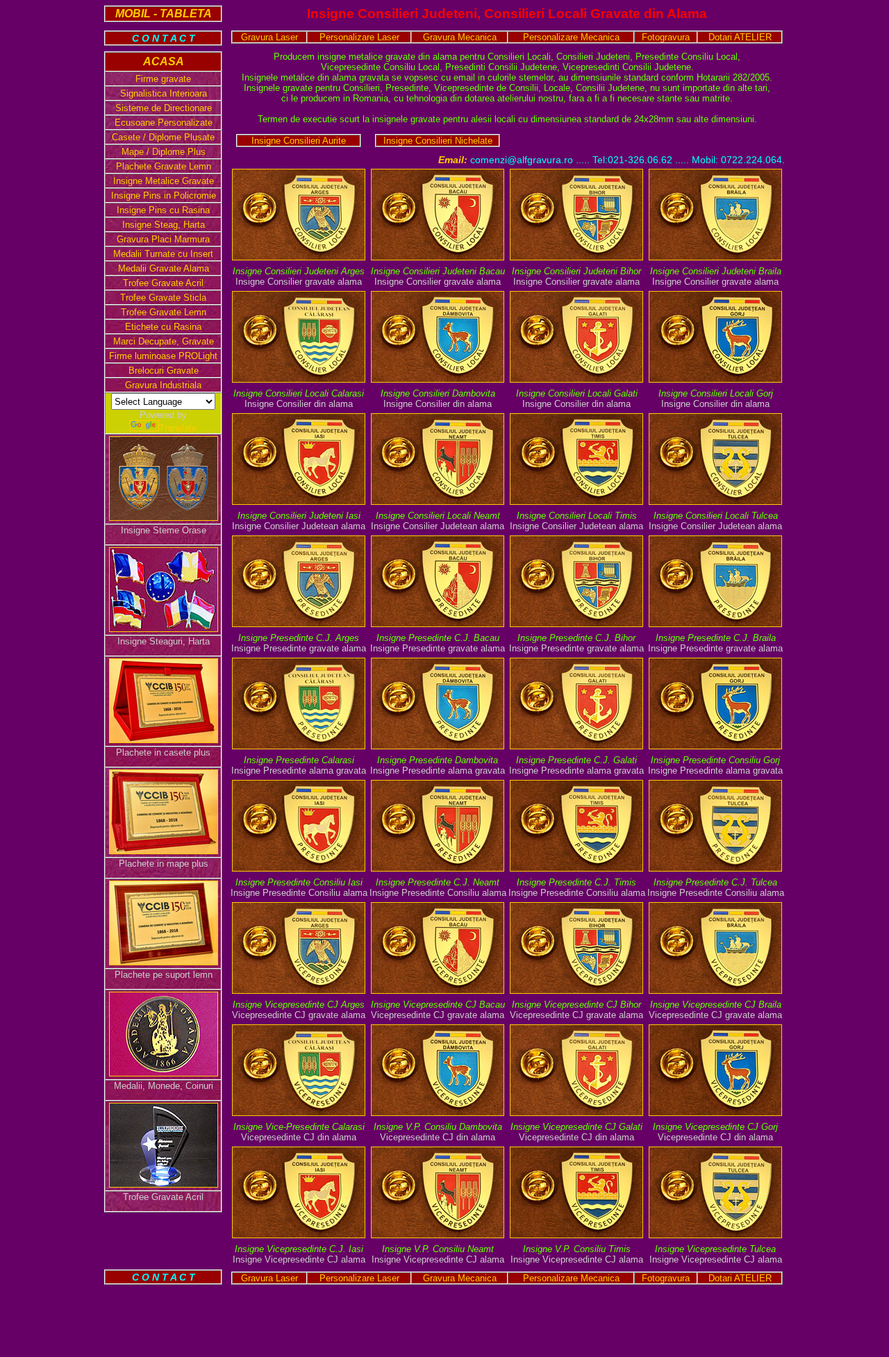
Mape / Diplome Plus (164, 152)
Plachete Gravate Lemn (163, 166)
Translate (178, 428)
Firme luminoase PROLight (163, 356)
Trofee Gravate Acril (163, 283)
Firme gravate (163, 79)
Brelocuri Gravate (163, 370)
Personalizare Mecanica (571, 37)
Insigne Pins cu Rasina (163, 210)
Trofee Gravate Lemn (163, 312)
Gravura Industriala (163, 385)
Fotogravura (666, 37)
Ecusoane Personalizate (164, 122)
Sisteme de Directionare (163, 108)
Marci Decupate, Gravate (163, 341)
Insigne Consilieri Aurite (298, 140)
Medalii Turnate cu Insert (163, 254)
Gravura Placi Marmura (163, 239)
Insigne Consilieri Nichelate (437, 140)
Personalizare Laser (359, 37)
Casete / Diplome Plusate (163, 137)
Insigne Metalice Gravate (163, 181)
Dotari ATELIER (740, 37)
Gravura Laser (269, 37)
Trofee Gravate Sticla (163, 297)
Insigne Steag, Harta (163, 224)
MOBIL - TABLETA (163, 13)
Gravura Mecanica (460, 37)
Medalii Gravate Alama (163, 268)
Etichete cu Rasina (163, 327)
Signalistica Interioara (163, 93)
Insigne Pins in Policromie (163, 195)
